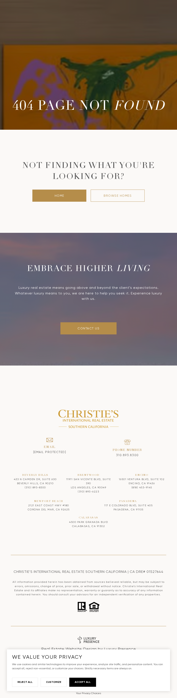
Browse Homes (118, 195)
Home (59, 195)
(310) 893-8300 (35, 487)
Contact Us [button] (88, 328)
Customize (53, 682)
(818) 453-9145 (141, 487)
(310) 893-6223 (88, 491)
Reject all (25, 682)
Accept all (83, 682)
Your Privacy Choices (88, 693)
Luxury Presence (120, 649)
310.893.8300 (127, 455)
